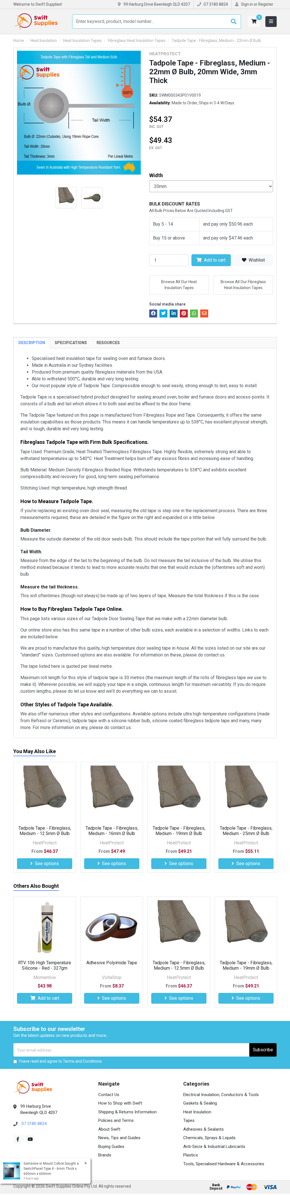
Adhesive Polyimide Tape (111, 962)
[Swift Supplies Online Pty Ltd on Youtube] (30, 1139)
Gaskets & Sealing (200, 1103)
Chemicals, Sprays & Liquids (209, 1137)
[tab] (32, 342)
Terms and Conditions (82, 1061)
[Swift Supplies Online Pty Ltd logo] (36, 21)
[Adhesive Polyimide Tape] (111, 927)
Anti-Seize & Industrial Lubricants (214, 1146)
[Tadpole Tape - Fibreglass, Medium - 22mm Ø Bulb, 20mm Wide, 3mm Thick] (79, 113)
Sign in (247, 4)
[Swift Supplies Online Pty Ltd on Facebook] (17, 1139)
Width (156, 175)
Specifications (71, 342)
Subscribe (263, 1049)
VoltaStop (111, 977)
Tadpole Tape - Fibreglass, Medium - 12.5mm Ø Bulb (44, 830)
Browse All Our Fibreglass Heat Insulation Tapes (243, 284)
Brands (104, 1155)
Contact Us (108, 1094)
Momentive (44, 977)
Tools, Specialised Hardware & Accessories (223, 1163)
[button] (254, 21)
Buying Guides (111, 1146)
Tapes (189, 1120)
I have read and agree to (60, 1061)
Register (265, 4)
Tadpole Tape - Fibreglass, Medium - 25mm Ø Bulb (246, 830)
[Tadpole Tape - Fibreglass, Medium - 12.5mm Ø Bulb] (44, 793)
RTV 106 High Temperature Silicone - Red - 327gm (44, 965)
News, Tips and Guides (119, 1137)
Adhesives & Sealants (203, 1129)
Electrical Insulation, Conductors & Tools (221, 1094)
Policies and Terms (116, 1120)
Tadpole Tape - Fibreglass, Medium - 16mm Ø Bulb (112, 830)
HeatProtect (165, 53)
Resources (108, 342)
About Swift (109, 1129)
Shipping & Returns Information (127, 1112)
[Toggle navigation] (271, 21)
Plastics (190, 1155)
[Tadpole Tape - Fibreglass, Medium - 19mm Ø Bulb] (178, 793)
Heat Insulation (197, 1112)
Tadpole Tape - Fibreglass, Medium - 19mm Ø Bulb (179, 830)
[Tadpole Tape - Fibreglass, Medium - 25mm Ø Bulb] (246, 793)
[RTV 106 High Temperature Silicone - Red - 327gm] (44, 927)
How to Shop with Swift (120, 1103)
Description (31, 342)
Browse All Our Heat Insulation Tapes (179, 284)
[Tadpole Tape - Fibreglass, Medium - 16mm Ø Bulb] (111, 793)
